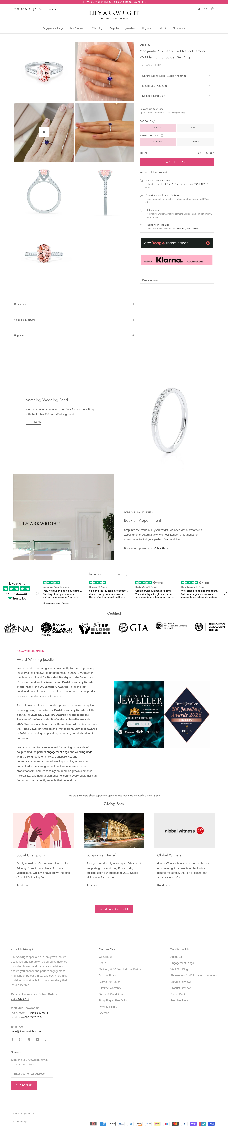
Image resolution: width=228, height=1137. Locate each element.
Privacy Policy (108, 1006)
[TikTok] (45, 1039)
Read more (23, 885)
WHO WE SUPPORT (114, 909)
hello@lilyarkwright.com (26, 1031)
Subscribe (24, 1085)
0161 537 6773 (22, 9)
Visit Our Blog (179, 969)
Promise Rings (179, 1000)
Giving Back (178, 994)
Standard (157, 127)
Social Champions (30, 855)
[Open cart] (212, 8)
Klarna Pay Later (109, 981)
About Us (176, 956)
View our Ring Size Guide (185, 228)
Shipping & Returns (24, 320)
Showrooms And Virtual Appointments (193, 975)
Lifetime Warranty (110, 988)
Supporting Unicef (101, 855)
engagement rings (58, 752)
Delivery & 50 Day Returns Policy (120, 969)
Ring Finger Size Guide (113, 1000)
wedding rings (83, 752)
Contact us (105, 956)
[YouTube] (37, 1039)
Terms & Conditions (111, 994)
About (162, 28)
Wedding (97, 28)
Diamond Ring (172, 539)
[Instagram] (20, 1039)
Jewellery (130, 28)
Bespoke (114, 28)
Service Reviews (180, 981)
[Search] (205, 8)
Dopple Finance (108, 975)
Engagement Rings (53, 28)
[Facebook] (12, 1039)
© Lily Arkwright (20, 1121)
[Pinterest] (29, 1039)
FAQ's (102, 963)
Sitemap (104, 1013)
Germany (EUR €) (22, 1113)
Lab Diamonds (77, 28)
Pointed (195, 141)
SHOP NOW (33, 422)
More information (150, 279)
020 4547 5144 (33, 1017)
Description (20, 304)
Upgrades (147, 28)
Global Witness (169, 855)
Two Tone (195, 127)
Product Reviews (181, 988)
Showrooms (179, 28)
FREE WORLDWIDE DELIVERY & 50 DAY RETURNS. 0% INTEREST (114, 2)
